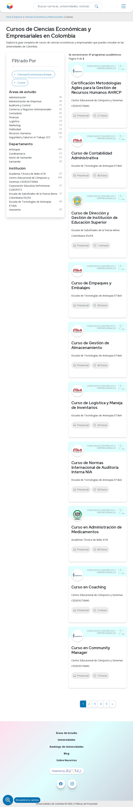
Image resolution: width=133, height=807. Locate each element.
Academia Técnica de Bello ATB (27, 173)
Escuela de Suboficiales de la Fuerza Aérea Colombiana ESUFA (33, 195)
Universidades (66, 739)
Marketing (15, 125)
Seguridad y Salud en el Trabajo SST (30, 137)
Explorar (18, 16)
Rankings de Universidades (66, 746)
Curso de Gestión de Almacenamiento (90, 345)
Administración (17, 97)
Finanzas (14, 117)
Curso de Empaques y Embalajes (91, 285)
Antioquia (14, 149)
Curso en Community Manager (90, 650)
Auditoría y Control (19, 105)
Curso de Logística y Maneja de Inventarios (96, 405)
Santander (15, 161)
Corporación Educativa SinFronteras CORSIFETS (29, 187)
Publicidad (15, 129)
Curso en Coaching (88, 587)
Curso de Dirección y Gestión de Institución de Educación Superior (94, 217)
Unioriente (15, 209)
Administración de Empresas (25, 101)
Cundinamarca (17, 153)
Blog (66, 753)
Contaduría (15, 113)
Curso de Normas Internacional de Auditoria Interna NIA (94, 467)
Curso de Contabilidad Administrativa (91, 155)
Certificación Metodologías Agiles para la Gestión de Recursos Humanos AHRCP (96, 87)
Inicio (9, 16)
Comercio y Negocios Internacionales (30, 109)
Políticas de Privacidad (85, 803)
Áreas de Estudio (66, 733)
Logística (14, 121)
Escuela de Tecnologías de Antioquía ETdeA (30, 203)
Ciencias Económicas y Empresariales (44, 16)
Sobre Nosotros (66, 760)
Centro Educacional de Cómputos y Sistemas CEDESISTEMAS (29, 179)
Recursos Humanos (20, 133)
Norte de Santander (20, 157)
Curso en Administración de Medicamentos (96, 529)
